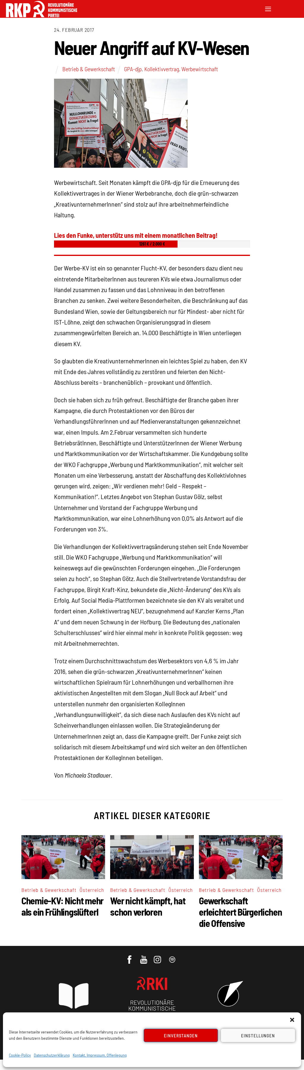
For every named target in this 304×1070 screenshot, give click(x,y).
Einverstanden (181, 1035)
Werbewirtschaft (199, 68)
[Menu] (268, 8)
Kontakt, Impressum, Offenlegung (100, 1055)
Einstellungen (258, 1035)
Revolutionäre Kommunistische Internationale (152, 1008)
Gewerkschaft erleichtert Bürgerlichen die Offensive (240, 912)
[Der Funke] (41, 15)
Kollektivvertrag (161, 68)
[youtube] (144, 956)
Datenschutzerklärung (52, 1055)
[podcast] (172, 956)
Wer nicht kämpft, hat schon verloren (147, 906)
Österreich (92, 890)
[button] (292, 1020)
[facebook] (130, 956)
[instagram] (158, 956)
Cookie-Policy (20, 1055)
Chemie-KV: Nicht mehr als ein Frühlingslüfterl (62, 906)
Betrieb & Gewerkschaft (88, 68)
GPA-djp (133, 68)
